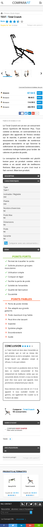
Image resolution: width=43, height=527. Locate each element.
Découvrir (20, 519)
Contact (8, 504)
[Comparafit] (21, 2)
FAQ (2, 504)
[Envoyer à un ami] (37, 113)
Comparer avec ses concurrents (23, 243)
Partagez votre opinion (34, 25)
